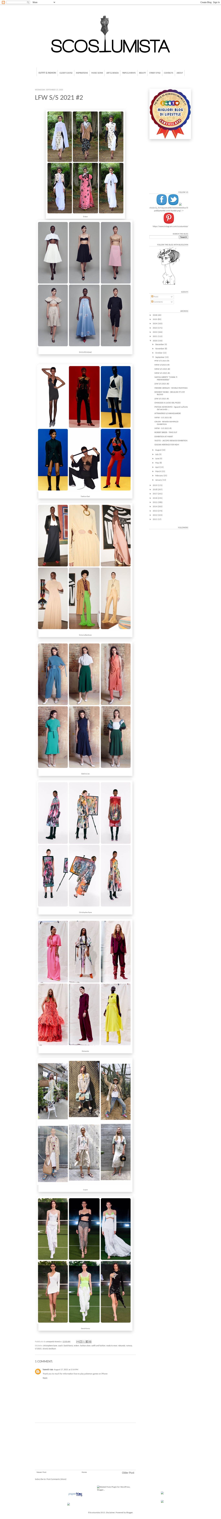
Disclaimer (110, 1513)
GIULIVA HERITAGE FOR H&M (167, 445)
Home (84, 1472)
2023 (155, 328)
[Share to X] (84, 1341)
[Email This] (77, 1341)
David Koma (68, 1346)
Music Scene (97, 73)
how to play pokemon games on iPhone (90, 1374)
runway (129, 1346)
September (160, 357)
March (158, 471)
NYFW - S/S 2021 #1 (163, 428)
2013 (155, 511)
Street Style (154, 73)
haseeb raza (48, 1370)
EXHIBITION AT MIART (164, 437)
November (160, 349)
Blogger (129, 1513)
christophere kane (50, 1346)
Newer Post (41, 1472)
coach (60, 1346)
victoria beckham (49, 1349)
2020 (155, 341)
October (159, 353)
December (160, 344)
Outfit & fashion (47, 73)
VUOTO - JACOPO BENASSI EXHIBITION (171, 441)
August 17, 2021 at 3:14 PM (66, 1370)
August (158, 450)
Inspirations (82, 73)
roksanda (121, 1346)
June (157, 459)
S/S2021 (38, 1349)
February (159, 476)
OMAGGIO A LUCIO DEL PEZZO (168, 403)
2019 (155, 485)
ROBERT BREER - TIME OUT (166, 432)
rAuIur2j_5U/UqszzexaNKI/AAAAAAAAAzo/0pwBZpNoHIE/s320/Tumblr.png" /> (168, 209)
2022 (155, 332)
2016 (155, 498)
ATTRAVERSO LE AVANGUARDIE (168, 413)
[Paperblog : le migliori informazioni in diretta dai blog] (75, 1496)
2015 (155, 502)
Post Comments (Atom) (56, 1479)
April (157, 467)
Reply (45, 1378)
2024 (155, 324)
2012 (155, 515)
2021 (155, 336)
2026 (155, 315)
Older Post (128, 1472)
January (158, 480)
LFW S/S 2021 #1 (162, 399)
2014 (155, 507)
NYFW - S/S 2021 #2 (163, 418)
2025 (155, 319)
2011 (155, 519)
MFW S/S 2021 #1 (162, 373)
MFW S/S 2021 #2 (162, 369)
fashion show (85, 1346)
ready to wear (111, 1346)
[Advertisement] (85, 1450)
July (157, 454)
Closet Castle (66, 73)
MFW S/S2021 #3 (162, 365)
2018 (155, 490)
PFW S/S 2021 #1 (162, 361)
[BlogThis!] (81, 1341)
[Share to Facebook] (87, 1341)
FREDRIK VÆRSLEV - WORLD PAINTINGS (171, 388)
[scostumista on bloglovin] (169, 285)
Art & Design (112, 73)
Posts (155, 297)
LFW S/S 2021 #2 (162, 384)
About (180, 73)
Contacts (168, 73)
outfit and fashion (98, 1346)
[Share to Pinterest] (90, 1341)
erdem (76, 1346)
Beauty (142, 73)
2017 (155, 494)
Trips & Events (129, 73)
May (157, 463)
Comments (158, 302)
